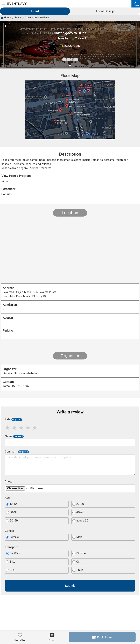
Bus (12, 570)
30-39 (13, 512)
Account (135, 6)
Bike (12, 561)
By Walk (15, 553)
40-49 (80, 512)
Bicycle (81, 553)
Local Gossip (105, 11)
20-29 (80, 504)
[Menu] (4, 4)
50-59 (14, 520)
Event (35, 11)
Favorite (19, 640)
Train (79, 570)
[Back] (5, 26)
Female (14, 537)
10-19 (13, 504)
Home (7, 17)
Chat (52, 640)
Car (78, 561)
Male (79, 537)
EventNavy (17, 4)
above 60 (82, 520)
